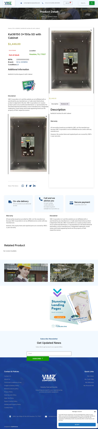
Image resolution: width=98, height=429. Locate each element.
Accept (77, 424)
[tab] (55, 104)
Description (54, 104)
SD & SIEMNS (16, 28)
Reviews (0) (64, 104)
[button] (95, 411)
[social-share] (23, 185)
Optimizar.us (14, 426)
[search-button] (92, 3)
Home (9, 28)
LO (18, 65)
